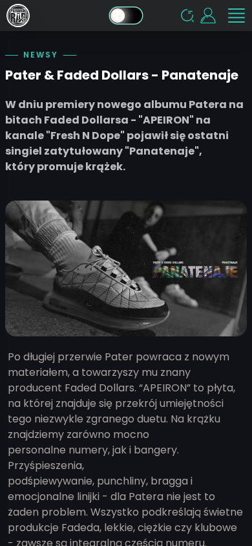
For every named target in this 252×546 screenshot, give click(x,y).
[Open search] (187, 15)
